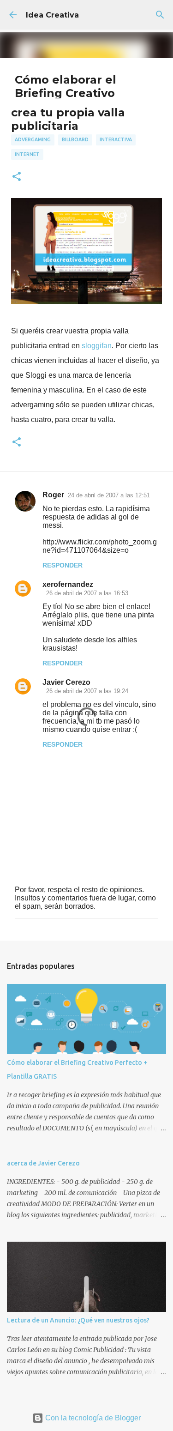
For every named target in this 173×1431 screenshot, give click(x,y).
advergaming (33, 139)
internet (27, 154)
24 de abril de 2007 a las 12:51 (109, 495)
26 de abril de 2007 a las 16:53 (87, 593)
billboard (75, 139)
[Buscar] (160, 15)
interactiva (116, 139)
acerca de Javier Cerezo (43, 1163)
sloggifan (97, 346)
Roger (53, 495)
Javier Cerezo (66, 682)
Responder (62, 565)
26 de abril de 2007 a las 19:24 (87, 691)
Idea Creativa (52, 15)
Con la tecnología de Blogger (92, 1418)
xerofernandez (67, 584)
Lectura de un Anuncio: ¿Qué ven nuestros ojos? (78, 1320)
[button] (16, 177)
